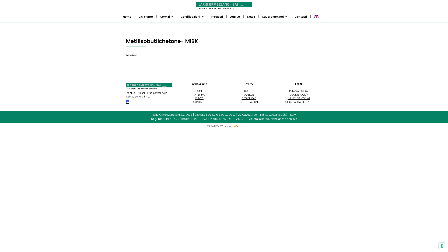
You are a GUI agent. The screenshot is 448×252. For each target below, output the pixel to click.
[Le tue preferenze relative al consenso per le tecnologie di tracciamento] (442, 246)
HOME (199, 91)
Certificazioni (190, 17)
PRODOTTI (249, 91)
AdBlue (235, 17)
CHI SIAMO (199, 94)
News (251, 17)
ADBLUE (249, 94)
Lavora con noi (273, 17)
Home (127, 17)
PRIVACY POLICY (298, 91)
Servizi (165, 17)
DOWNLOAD (249, 98)
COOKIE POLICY (299, 94)
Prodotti (217, 17)
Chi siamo (146, 17)
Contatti (301, 17)
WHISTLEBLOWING (299, 98)
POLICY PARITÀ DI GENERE (299, 102)
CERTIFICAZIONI (249, 102)
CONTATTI (199, 102)
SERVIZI (199, 98)
